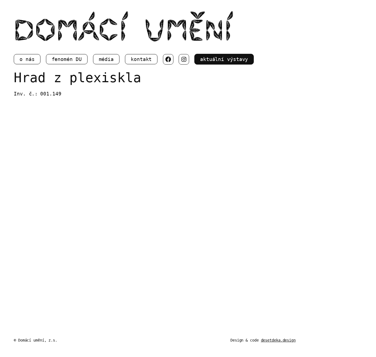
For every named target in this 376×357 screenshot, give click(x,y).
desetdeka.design (278, 340)
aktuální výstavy (224, 59)
